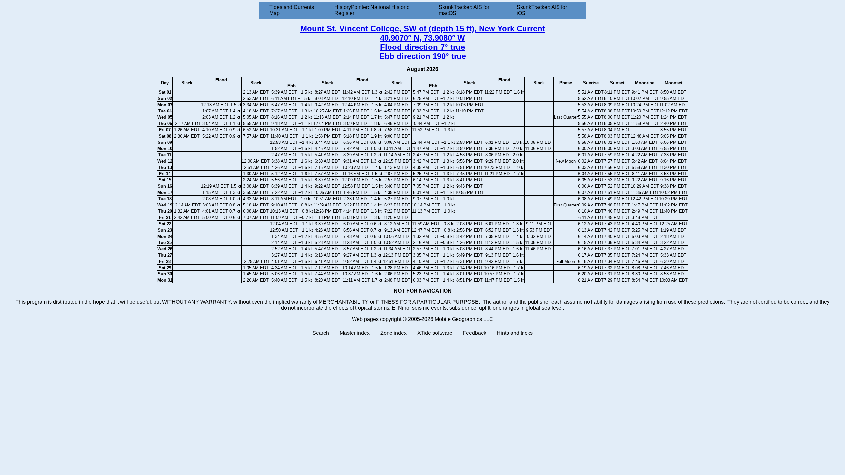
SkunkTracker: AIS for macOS (464, 10)
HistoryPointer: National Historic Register (371, 10)
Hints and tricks (515, 333)
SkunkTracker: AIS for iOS (542, 10)
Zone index (393, 333)
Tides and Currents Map (291, 10)
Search (320, 333)
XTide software (434, 333)
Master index (355, 333)
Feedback (474, 333)
